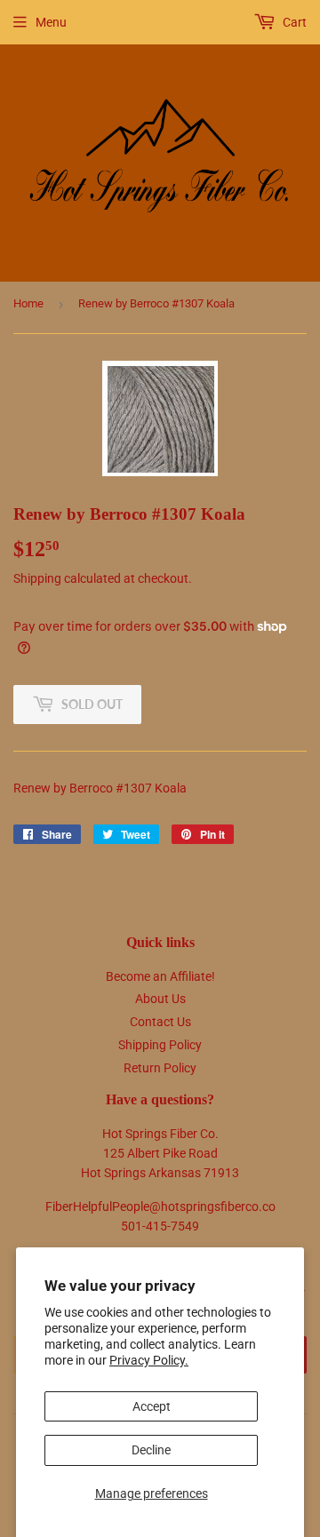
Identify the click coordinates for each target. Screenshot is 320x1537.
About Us (160, 998)
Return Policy (160, 1068)
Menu (51, 22)
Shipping (37, 578)
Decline (151, 1450)
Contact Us (160, 1022)
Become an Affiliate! (160, 976)
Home (28, 303)
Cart (293, 22)
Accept (151, 1406)
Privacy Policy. (148, 1360)
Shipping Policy (160, 1045)
